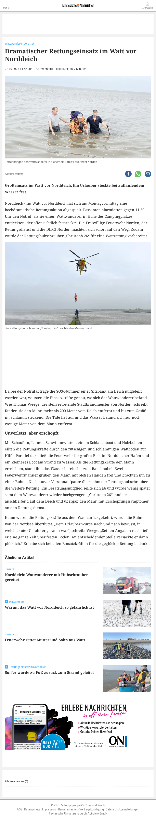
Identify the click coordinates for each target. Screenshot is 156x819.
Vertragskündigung (91, 809)
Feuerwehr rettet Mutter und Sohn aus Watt (45, 639)
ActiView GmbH (97, 813)
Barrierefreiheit (68, 809)
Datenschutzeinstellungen (122, 809)
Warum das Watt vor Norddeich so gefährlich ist (49, 607)
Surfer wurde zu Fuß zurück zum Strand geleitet (49, 672)
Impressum (49, 809)
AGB (19, 809)
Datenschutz (32, 809)
